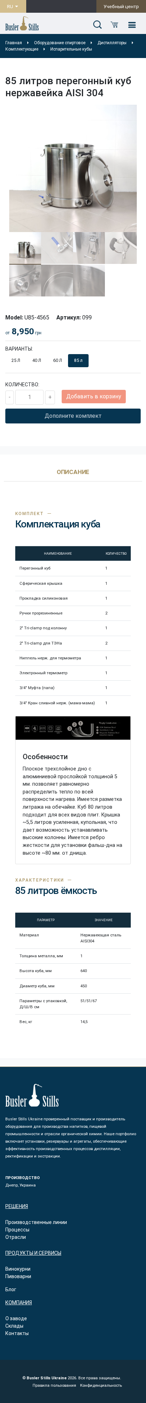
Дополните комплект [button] (73, 415)
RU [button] (10, 6)
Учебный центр (121, 6)
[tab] (73, 475)
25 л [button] (15, 360)
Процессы (17, 1229)
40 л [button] (36, 360)
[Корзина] (114, 25)
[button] (97, 25)
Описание (73, 472)
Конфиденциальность (101, 1385)
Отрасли (15, 1237)
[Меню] (132, 25)
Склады (14, 1326)
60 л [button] (57, 360)
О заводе (16, 1318)
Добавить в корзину (93, 396)
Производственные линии (36, 1222)
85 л (78, 360)
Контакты (17, 1333)
